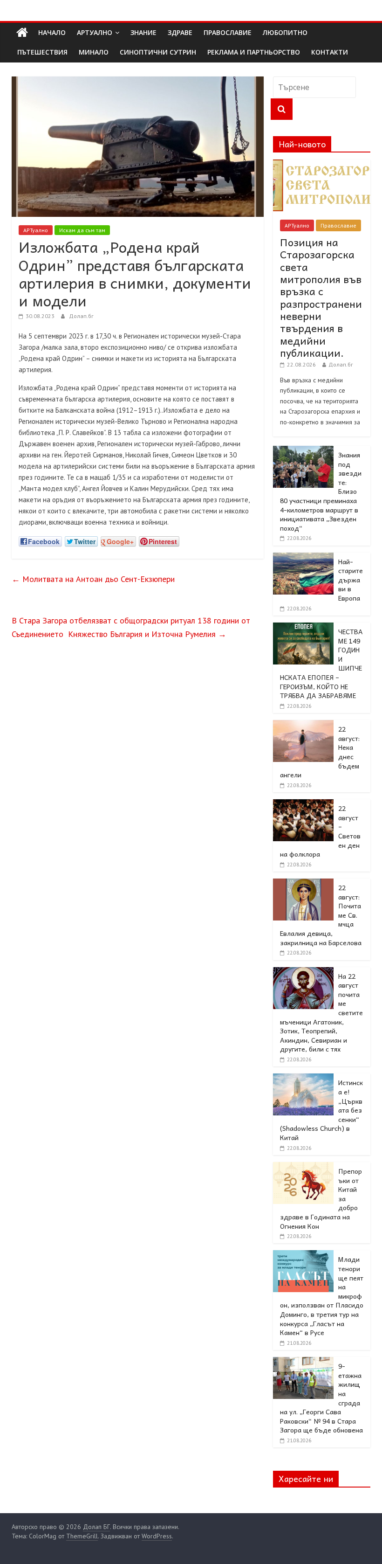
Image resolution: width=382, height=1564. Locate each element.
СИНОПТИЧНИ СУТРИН (158, 52)
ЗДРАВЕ (180, 32)
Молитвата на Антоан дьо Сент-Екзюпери (93, 579)
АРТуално (94, 32)
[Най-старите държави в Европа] (303, 558)
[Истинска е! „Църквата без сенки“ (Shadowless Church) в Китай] (303, 1078)
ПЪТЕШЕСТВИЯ (42, 52)
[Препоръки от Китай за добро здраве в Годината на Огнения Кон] (303, 1167)
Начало (52, 32)
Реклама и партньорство (253, 52)
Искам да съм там (82, 230)
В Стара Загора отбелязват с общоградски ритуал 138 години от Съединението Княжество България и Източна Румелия (131, 627)
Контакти (329, 52)
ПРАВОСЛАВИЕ (228, 32)
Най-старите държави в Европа (350, 579)
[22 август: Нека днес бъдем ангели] (303, 725)
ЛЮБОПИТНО (285, 32)
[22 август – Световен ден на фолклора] (303, 804)
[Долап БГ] (22, 32)
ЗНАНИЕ (143, 32)
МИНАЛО (94, 52)
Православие (338, 225)
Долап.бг (81, 315)
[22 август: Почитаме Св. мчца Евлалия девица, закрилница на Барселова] (303, 883)
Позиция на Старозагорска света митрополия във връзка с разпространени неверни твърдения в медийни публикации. (321, 297)
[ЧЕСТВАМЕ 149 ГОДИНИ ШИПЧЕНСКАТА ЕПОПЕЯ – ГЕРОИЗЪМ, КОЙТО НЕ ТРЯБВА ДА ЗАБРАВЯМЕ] (303, 627)
